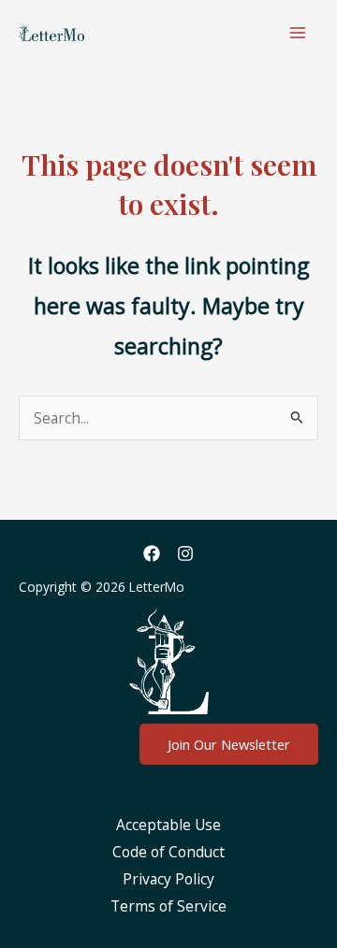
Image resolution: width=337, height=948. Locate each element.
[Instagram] (185, 553)
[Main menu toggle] (298, 32)
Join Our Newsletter (229, 744)
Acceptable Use (168, 824)
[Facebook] (151, 553)
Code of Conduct (168, 851)
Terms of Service (168, 906)
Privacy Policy (168, 879)
